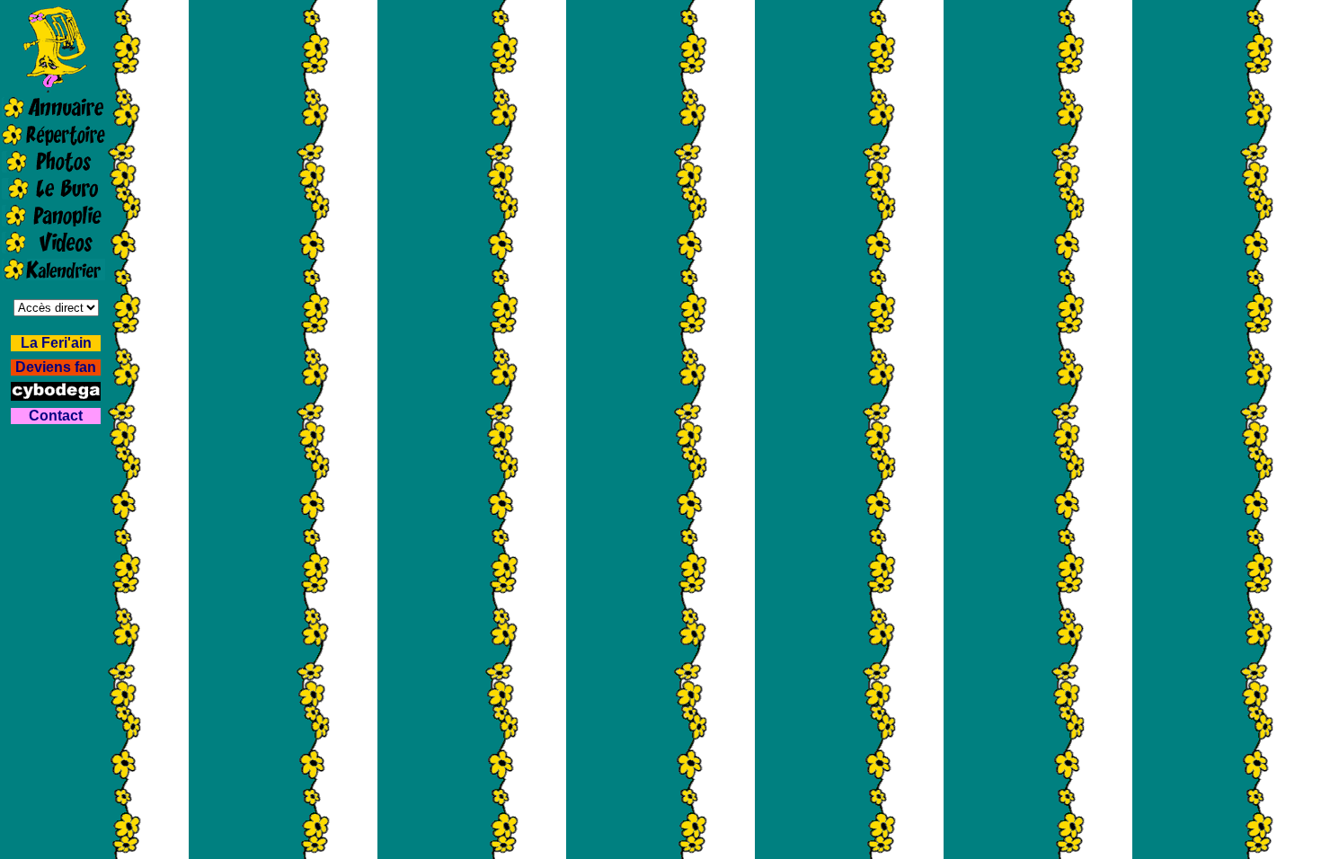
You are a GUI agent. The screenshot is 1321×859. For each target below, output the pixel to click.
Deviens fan (55, 367)
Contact (56, 415)
